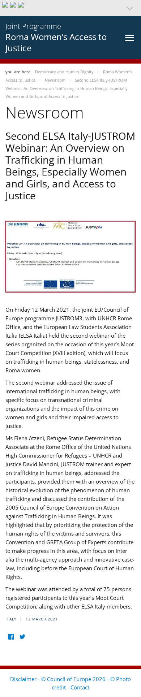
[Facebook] (11, 636)
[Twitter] (22, 636)
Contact (79, 687)
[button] (70, 8)
